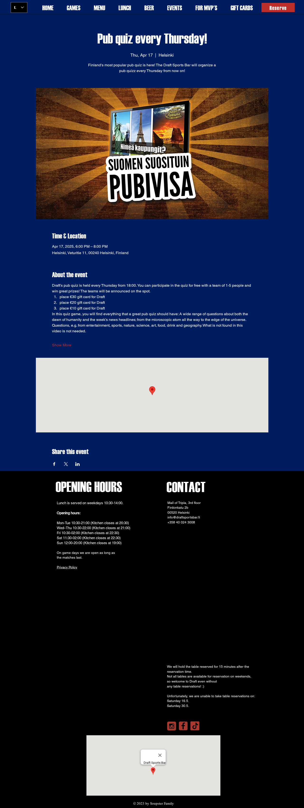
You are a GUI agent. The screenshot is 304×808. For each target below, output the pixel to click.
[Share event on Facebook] (54, 464)
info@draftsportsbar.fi (183, 517)
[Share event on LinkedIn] (77, 464)
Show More (61, 345)
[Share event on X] (66, 464)
